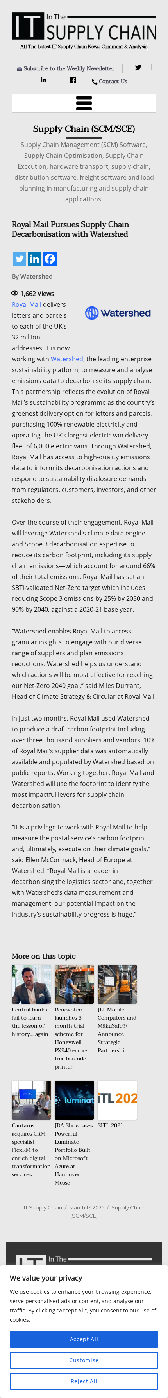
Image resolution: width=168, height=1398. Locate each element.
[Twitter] (139, 67)
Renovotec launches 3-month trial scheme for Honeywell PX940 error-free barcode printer (71, 1038)
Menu (84, 103)
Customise (84, 1360)
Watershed (67, 359)
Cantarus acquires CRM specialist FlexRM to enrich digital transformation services (31, 1150)
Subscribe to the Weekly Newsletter (69, 68)
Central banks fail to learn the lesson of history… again (30, 1022)
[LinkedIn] (45, 80)
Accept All (84, 1339)
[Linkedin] (34, 259)
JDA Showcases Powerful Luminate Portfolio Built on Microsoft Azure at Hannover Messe (74, 1154)
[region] (84, 1331)
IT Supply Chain (43, 1207)
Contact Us (113, 81)
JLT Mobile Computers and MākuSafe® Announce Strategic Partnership (117, 1030)
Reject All (84, 1381)
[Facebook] (74, 80)
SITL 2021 (110, 1126)
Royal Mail (26, 304)
